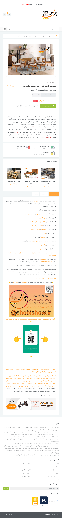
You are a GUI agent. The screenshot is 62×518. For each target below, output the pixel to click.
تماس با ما (56, 479)
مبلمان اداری (39, 226)
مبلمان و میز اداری (26, 464)
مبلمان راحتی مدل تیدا (14, 181)
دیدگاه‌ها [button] (35, 194)
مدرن (28, 226)
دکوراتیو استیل (27, 473)
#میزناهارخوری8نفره (25, 376)
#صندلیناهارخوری (44, 369)
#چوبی (34, 386)
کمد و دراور (43, 249)
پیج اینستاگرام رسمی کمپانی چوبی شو (46, 279)
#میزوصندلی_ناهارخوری (36, 372)
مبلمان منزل (43, 222)
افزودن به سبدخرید (47, 106)
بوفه (45, 233)
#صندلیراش (9, 378)
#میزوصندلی (35, 369)
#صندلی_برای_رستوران (49, 372)
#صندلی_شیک (10, 369)
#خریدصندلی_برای (38, 378)
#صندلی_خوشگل (11, 383)
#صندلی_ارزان (21, 383)
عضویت (6, 488)
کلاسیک (34, 226)
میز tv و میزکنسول (35, 229)
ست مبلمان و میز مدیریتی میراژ (31, 182)
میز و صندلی (56, 473)
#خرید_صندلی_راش (24, 386)
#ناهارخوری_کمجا (51, 386)
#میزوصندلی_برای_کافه (49, 378)
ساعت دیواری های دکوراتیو (38, 241)
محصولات (43, 259)
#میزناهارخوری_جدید (25, 381)
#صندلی (53, 369)
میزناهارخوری (42, 218)
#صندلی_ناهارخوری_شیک (23, 369)
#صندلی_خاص (42, 386)
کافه (31, 378)
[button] (9, 14)
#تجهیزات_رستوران (11, 386)
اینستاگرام (24, 282)
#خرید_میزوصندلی (31, 383)
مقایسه (18, 106)
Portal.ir (47, 515)
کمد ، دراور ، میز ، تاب (53, 476)
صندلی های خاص (30, 214)
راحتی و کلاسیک (34, 222)
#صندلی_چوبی (17, 378)
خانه (58, 464)
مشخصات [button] (44, 194)
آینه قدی (43, 237)
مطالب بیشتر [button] (54, 194)
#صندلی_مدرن (26, 378)
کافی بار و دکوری (26, 470)
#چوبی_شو (53, 383)
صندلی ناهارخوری (41, 214)
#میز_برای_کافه (10, 376)
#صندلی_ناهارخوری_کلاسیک (48, 381)
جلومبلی (43, 229)
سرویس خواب (27, 467)
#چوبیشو (8, 381)
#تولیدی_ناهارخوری (44, 383)
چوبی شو (36, 201)
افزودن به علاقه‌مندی (31, 106)
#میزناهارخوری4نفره (38, 376)
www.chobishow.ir (46, 262)
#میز (17, 376)
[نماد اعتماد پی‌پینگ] (44, 501)
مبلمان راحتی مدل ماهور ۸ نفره (48, 182)
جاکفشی (43, 245)
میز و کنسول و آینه (26, 476)
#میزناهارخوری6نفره (50, 376)
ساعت (57, 467)
